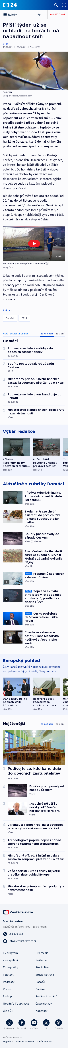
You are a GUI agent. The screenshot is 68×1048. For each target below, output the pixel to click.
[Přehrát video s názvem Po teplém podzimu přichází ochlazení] (34, 243)
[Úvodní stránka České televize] (18, 912)
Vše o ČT (8, 1011)
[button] (34, 243)
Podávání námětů (46, 996)
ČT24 (5, 43)
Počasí (7, 989)
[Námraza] (34, 71)
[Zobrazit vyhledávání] (56, 5)
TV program (10, 953)
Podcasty (8, 982)
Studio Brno (43, 967)
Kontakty (41, 1011)
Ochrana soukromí (25, 1041)
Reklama (41, 960)
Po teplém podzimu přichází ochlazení (24, 263)
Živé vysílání (10, 960)
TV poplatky (10, 967)
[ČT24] (10, 5)
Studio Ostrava (45, 974)
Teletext (8, 974)
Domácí (10, 318)
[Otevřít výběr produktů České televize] (64, 5)
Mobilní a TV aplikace (16, 1003)
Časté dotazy (44, 1003)
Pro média (42, 953)
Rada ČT (41, 982)
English (7, 1041)
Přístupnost (45, 1041)
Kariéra (40, 989)
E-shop (7, 996)
